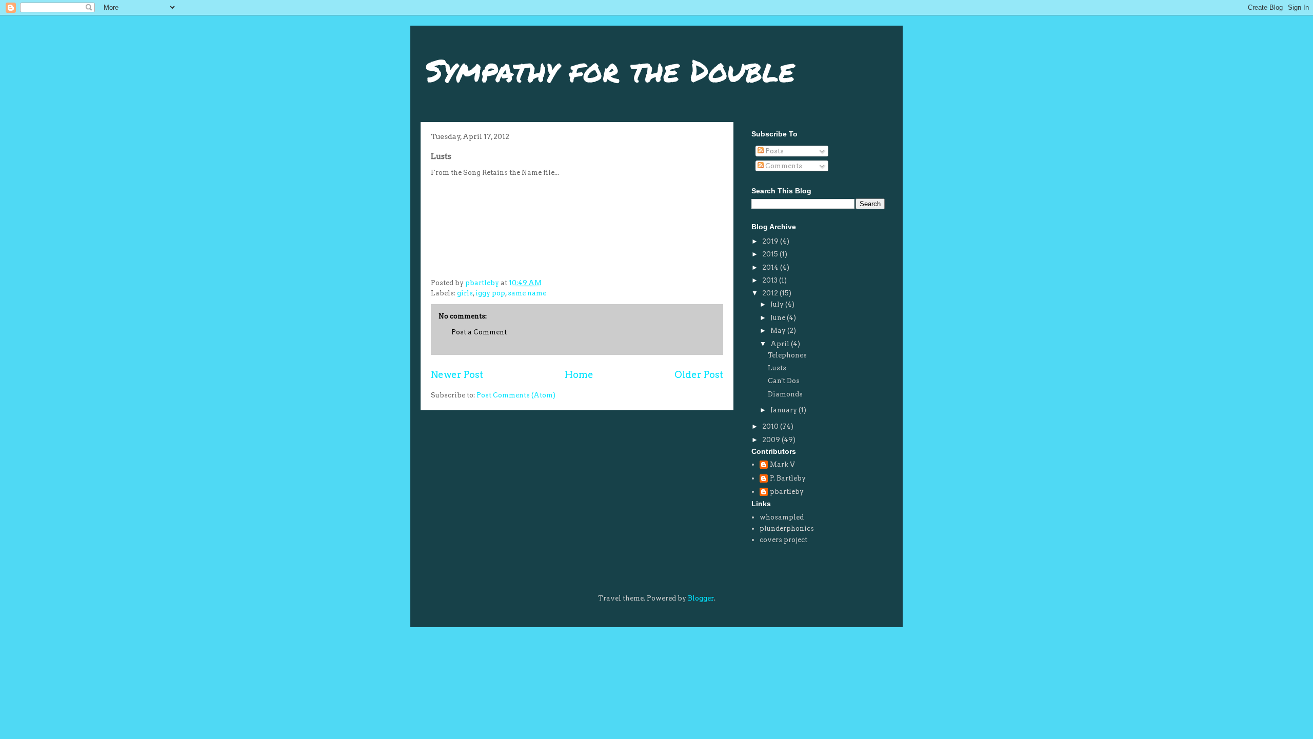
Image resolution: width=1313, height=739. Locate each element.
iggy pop (490, 293)
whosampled (782, 517)
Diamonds (785, 394)
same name (527, 293)
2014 (771, 267)
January (784, 410)
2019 (771, 241)
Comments (783, 166)
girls (465, 293)
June (778, 318)
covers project (783, 540)
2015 (771, 254)
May (778, 330)
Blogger (701, 598)
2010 (771, 426)
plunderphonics (787, 528)
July (777, 304)
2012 (771, 293)
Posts (774, 151)
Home (579, 374)
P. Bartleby (788, 478)
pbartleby (787, 491)
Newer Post (457, 374)
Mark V (782, 464)
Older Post (698, 374)
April (780, 344)
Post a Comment (479, 332)
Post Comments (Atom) (515, 395)
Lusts (777, 368)
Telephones (787, 355)
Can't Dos (784, 381)
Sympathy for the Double (610, 70)
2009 (772, 440)
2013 (770, 280)
